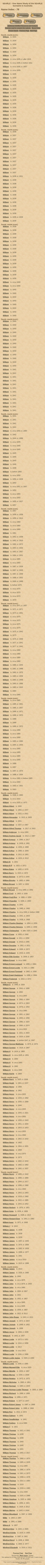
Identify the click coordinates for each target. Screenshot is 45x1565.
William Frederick (10, 979)
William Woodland (10, 1514)
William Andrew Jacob (12, 836)
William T (6, 1427)
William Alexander (10, 817)
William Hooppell (10, 1215)
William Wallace (9, 1503)
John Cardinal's (16, 1562)
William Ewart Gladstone (13, 975)
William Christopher (11, 931)
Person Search (13, 31)
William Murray (9, 1375)
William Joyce (8, 1332)
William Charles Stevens (13, 927)
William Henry (8, 1087)
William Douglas (9, 945)
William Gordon (9, 1048)
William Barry (8, 873)
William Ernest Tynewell (12, 971)
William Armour (9, 840)
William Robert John (11, 1408)
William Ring (8, 1397)
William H (6, 1051)
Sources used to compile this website (18, 28)
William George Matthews (13, 1044)
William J (6, 1226)
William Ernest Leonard (12, 964)
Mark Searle (24, 1555)
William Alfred (8, 821)
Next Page (33, 31)
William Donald (9, 938)
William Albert (8, 806)
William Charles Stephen (13, 923)
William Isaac (8, 1222)
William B (6, 862)
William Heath (8, 1083)
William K (6, 1336)
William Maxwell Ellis (11, 1367)
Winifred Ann (8, 1536)
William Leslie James (11, 1358)
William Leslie (8, 1339)
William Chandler (10, 901)
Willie (5, 1518)
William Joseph (9, 1321)
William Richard (9, 1393)
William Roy (8, 1412)
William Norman (9, 1386)
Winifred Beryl (9, 1540)
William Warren (9, 1510)
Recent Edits (36, 28)
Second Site (23, 1562)
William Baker (8, 869)
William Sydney (9, 1423)
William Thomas (9, 1430)
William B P (7, 866)
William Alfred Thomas (12, 828)
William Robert (9, 1401)
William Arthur (8, 847)
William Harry (8, 1079)
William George (9, 988)
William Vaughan (10, 1499)
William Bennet (9, 877)
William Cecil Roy (10, 897)
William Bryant (9, 884)
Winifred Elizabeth (10, 1548)
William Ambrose (10, 832)
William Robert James (12, 1404)
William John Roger (11, 1317)
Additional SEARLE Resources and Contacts (23, 26)
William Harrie (8, 1074)
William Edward (9, 949)
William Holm (8, 1211)
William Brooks (9, 880)
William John (8, 1276)
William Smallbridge (11, 1419)
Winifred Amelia (9, 1533)
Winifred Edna (9, 1544)
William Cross (8, 934)
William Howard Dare (11, 1219)
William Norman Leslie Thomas (15, 1390)
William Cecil (8, 894)
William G (6, 985)
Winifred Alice (8, 1529)
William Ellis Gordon (11, 957)
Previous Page (24, 31)
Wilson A (6, 1525)
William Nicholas (9, 1382)
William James (9, 1230)
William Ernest (9, 960)
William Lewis (8, 1364)
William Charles (9, 905)
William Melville (9, 1371)
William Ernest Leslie (11, 968)
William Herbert (9, 1208)
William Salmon (9, 1416)
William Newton (9, 1379)
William (6, 37)
